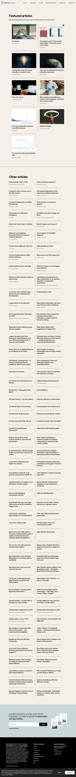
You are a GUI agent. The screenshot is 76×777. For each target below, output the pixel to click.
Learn (35, 748)
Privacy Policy (58, 752)
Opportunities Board (50, 2)
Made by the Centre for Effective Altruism (60, 747)
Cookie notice (57, 754)
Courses (41, 2)
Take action (33, 2)
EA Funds (71, 2)
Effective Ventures (24, 745)
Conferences (62, 2)
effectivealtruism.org (10, 743)
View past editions (14, 728)
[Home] (8, 2)
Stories (35, 746)
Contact (56, 750)
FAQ (34, 762)
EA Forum (36, 760)
